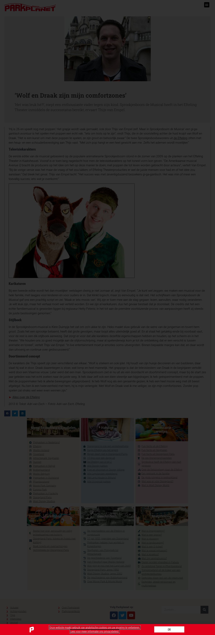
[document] (107, 317)
